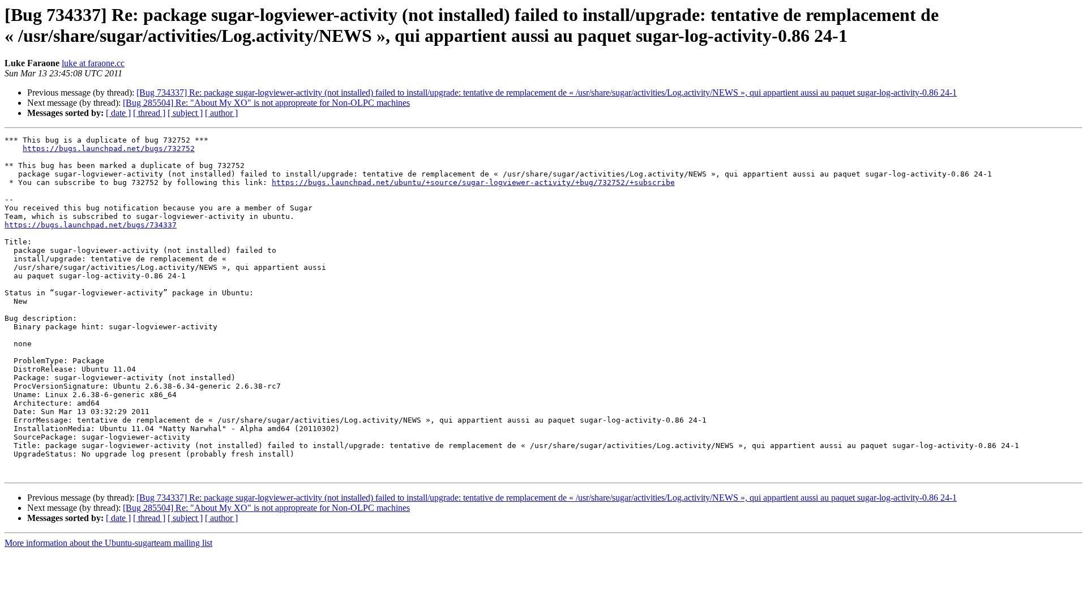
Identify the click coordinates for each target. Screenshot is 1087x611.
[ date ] (118, 113)
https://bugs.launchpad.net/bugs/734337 (91, 225)
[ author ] (221, 113)
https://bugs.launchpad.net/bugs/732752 (109, 148)
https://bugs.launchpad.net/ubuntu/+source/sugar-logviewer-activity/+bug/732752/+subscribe (473, 182)
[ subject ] (185, 113)
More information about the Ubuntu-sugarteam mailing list (108, 543)
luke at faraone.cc (93, 63)
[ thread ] (149, 113)
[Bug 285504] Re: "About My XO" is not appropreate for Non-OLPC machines (266, 102)
